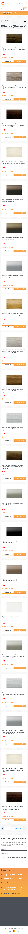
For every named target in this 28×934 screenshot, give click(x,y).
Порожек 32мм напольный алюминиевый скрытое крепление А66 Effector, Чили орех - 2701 (13, 391)
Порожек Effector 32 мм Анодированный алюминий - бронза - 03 (12, 200)
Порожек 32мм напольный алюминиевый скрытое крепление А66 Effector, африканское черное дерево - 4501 (13, 125)
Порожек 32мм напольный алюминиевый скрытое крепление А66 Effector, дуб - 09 (12, 314)
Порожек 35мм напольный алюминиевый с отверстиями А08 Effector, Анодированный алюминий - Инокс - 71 (13, 656)
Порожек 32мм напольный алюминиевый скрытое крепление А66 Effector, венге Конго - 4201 (13, 49)
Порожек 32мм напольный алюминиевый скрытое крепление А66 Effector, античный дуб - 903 (14, 87)
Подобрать (7, 861)
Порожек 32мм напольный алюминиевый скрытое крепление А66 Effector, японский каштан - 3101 (12, 467)
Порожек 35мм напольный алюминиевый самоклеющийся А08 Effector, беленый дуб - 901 (13, 694)
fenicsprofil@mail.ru (10, 882)
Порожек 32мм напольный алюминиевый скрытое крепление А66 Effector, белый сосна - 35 (14, 163)
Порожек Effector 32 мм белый (10, 617)
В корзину (19, 61)
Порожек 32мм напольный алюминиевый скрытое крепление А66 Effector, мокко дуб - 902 (13, 353)
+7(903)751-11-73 (13, 878)
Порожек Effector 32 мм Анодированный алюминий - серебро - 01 (12, 276)
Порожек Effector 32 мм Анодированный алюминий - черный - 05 (12, 541)
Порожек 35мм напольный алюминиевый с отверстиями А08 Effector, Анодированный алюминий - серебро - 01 (13, 732)
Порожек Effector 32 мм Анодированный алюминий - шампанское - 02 (12, 579)
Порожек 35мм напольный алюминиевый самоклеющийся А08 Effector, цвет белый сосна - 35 (12, 770)
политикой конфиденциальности (18, 857)
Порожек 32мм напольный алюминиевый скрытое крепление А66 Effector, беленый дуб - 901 (14, 429)
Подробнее (8, 61)
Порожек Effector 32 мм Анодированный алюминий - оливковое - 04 (12, 238)
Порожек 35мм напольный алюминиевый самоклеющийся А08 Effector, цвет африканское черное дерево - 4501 (12, 808)
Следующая (18, 828)
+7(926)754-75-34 (13, 875)
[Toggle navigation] (25, 21)
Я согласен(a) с (14, 857)
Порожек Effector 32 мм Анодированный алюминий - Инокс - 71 (12, 504)
